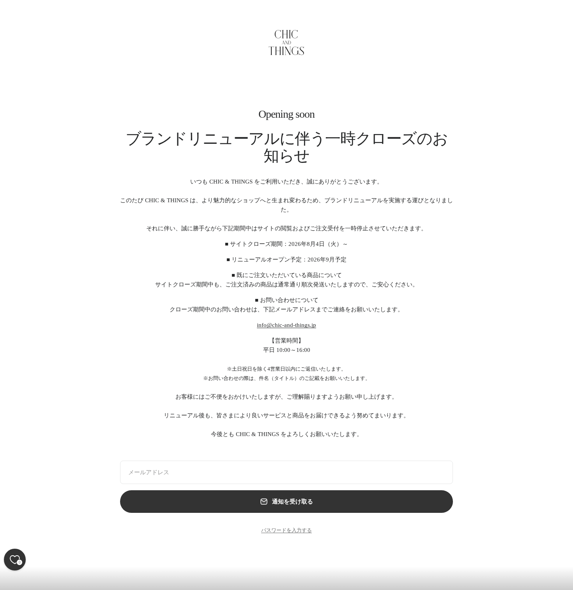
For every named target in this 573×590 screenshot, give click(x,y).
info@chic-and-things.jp (286, 325)
